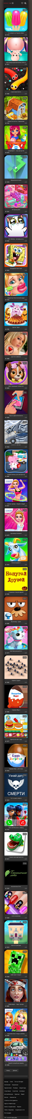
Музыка (19, 1106)
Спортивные (7, 1091)
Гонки (11, 1081)
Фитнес (6, 1097)
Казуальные (15, 1084)
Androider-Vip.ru (7, 3)
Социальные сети (20, 1110)
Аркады (6, 1081)
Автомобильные (8, 1094)
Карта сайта (14, 1117)
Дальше (15, 1070)
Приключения (7, 1088)
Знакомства (13, 1097)
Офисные (17, 1094)
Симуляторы (22, 1088)
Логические (7, 1084)
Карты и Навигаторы (9, 1103)
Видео (22, 1094)
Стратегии (15, 1091)
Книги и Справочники (10, 1106)
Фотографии (7, 1113)
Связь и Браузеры (9, 1110)
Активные (22, 1091)
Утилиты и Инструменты (10, 1100)
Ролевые (15, 1088)
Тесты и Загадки (18, 1081)
